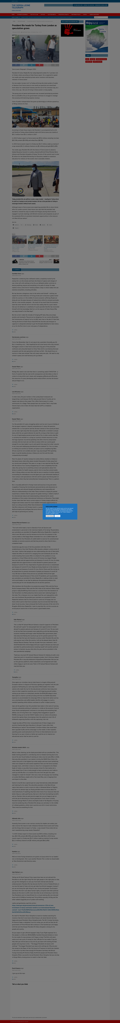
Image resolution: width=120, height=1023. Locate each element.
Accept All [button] (57, 515)
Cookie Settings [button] (50, 515)
